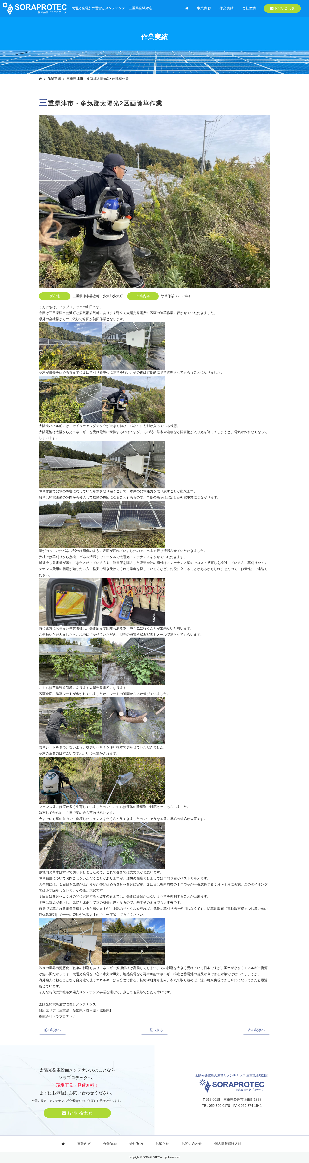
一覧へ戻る (154, 1030)
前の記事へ (52, 1030)
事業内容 (204, 8)
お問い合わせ (285, 8)
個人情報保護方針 (227, 1143)
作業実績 (226, 8)
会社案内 (249, 8)
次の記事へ (256, 1030)
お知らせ (162, 1143)
